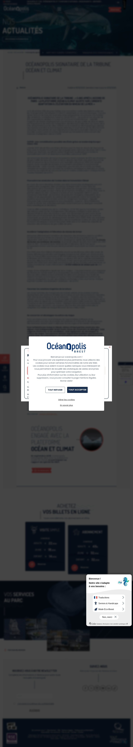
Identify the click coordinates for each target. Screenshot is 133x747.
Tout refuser (55, 390)
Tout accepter (77, 389)
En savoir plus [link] (66, 405)
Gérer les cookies (66, 399)
